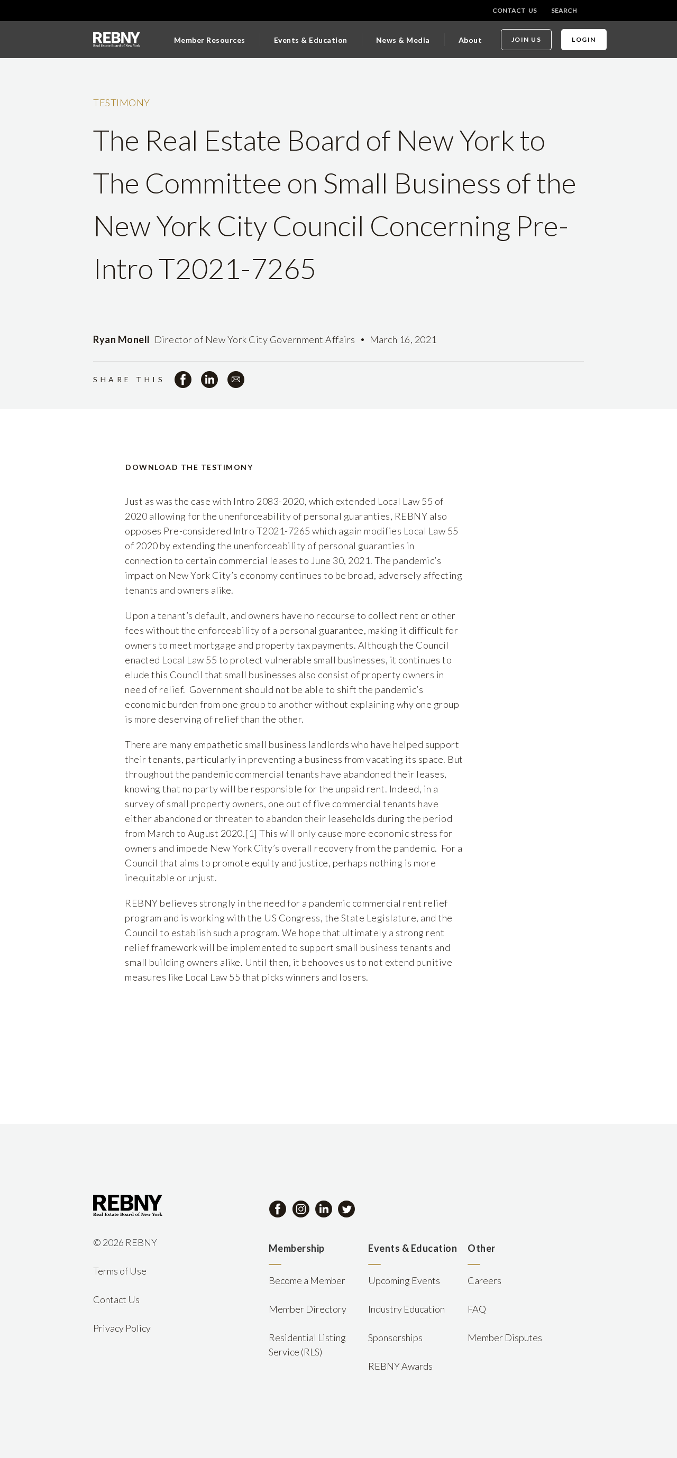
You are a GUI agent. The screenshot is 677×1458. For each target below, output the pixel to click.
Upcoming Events (404, 1280)
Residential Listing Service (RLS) (307, 1345)
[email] (235, 379)
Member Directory (307, 1309)
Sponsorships (395, 1337)
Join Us (526, 39)
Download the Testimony (189, 467)
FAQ (477, 1309)
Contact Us (514, 10)
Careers (484, 1280)
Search (564, 10)
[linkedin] (209, 379)
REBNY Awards (400, 1366)
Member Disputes (505, 1337)
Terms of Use (120, 1271)
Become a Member (307, 1280)
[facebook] (183, 379)
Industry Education (406, 1309)
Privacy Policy (122, 1328)
